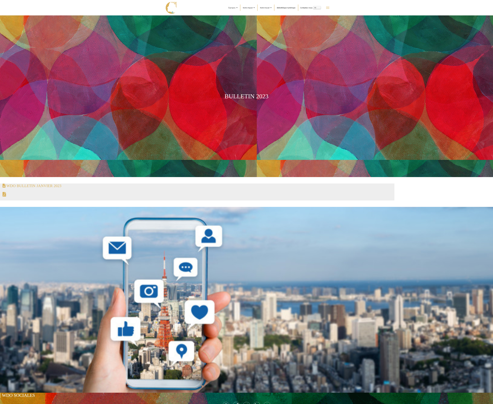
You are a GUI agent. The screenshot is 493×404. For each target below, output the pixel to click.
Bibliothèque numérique (286, 7)
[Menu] (327, 7)
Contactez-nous (306, 7)
